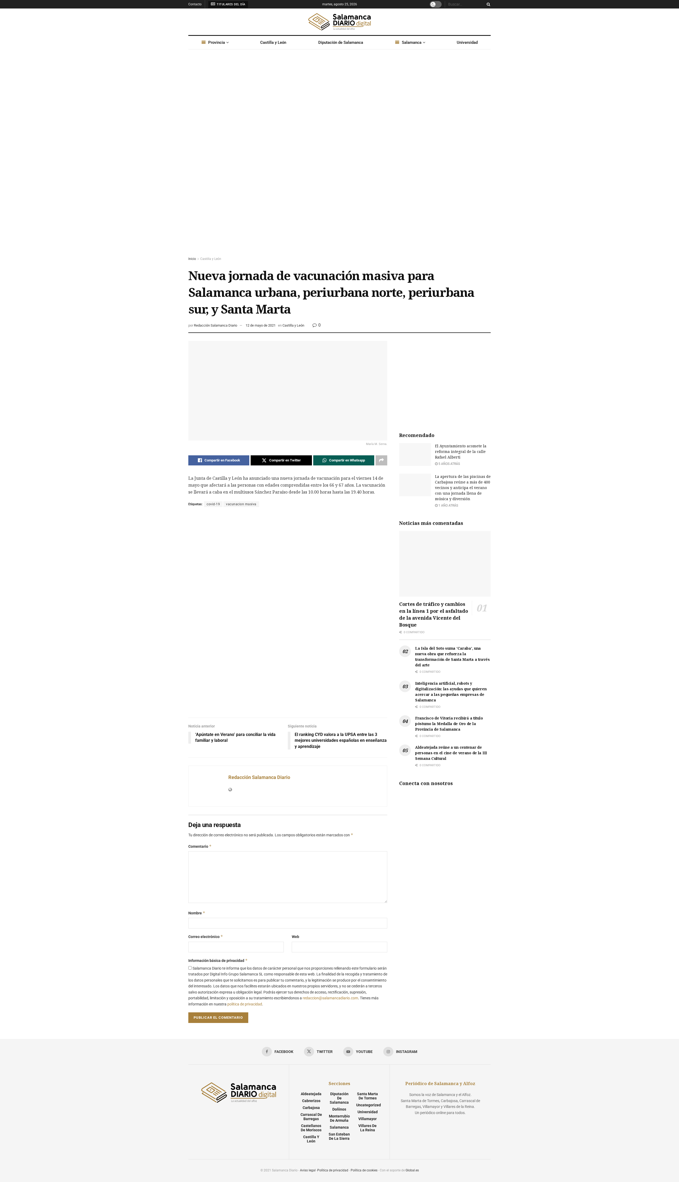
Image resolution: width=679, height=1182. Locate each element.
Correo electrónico (205, 936)
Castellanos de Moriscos (311, 1128)
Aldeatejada (311, 1094)
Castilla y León (273, 42)
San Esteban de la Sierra (339, 1136)
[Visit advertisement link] (339, 158)
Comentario (200, 846)
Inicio (192, 259)
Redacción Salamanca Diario (215, 325)
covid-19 (213, 504)
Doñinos (339, 1109)
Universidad (467, 42)
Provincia (216, 42)
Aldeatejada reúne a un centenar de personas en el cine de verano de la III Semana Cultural (451, 753)
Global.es (412, 1170)
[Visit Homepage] (339, 22)
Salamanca (411, 42)
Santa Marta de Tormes (367, 1096)
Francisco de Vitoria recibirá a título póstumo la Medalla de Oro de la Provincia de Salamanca (449, 724)
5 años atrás (449, 464)
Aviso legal (308, 1170)
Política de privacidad (332, 1170)
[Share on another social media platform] (381, 460)
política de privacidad (244, 1004)
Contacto (195, 4)
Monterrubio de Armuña (339, 1118)
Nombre (196, 912)
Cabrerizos (311, 1101)
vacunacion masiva (241, 504)
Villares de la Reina (367, 1128)
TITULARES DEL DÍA (230, 4)
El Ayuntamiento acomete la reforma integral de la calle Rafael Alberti (460, 451)
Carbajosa (311, 1108)
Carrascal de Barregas (311, 1116)
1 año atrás (448, 505)
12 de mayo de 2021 (261, 325)
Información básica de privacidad (218, 960)
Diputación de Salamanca (340, 42)
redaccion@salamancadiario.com (330, 998)
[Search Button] (487, 4)
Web (295, 937)
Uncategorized (368, 1105)
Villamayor (367, 1119)
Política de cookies (364, 1170)
